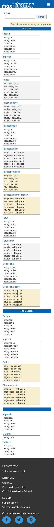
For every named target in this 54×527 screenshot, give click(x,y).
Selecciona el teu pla (14, 471)
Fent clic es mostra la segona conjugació (31, 24)
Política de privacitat (13, 487)
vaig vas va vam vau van (6, 182)
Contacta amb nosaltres (16, 506)
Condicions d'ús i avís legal (17, 491)
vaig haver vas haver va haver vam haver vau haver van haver (9, 205)
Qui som (7, 482)
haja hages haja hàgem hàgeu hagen (7, 373)
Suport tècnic (10, 502)
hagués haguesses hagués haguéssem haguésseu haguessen (9, 396)
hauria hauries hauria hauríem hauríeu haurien (8, 297)
